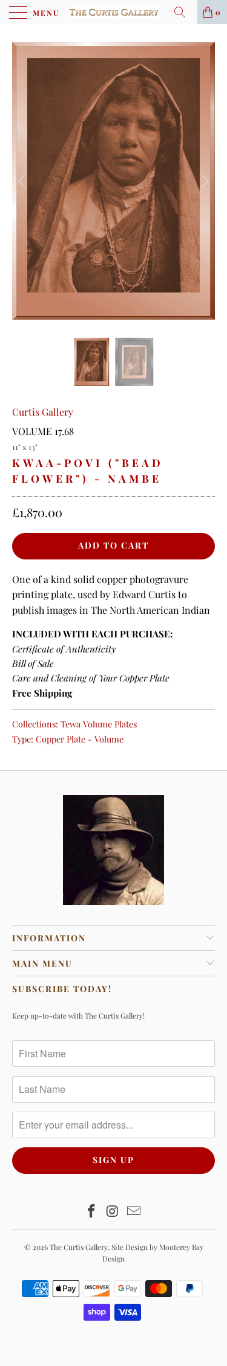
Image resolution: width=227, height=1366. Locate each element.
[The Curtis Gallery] (114, 12)
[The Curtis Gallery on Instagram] (113, 1211)
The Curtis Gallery (79, 1247)
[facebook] (92, 1211)
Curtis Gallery (42, 411)
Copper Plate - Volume (79, 739)
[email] (134, 1211)
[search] (184, 12)
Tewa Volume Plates (99, 724)
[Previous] (24, 181)
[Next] (203, 181)
